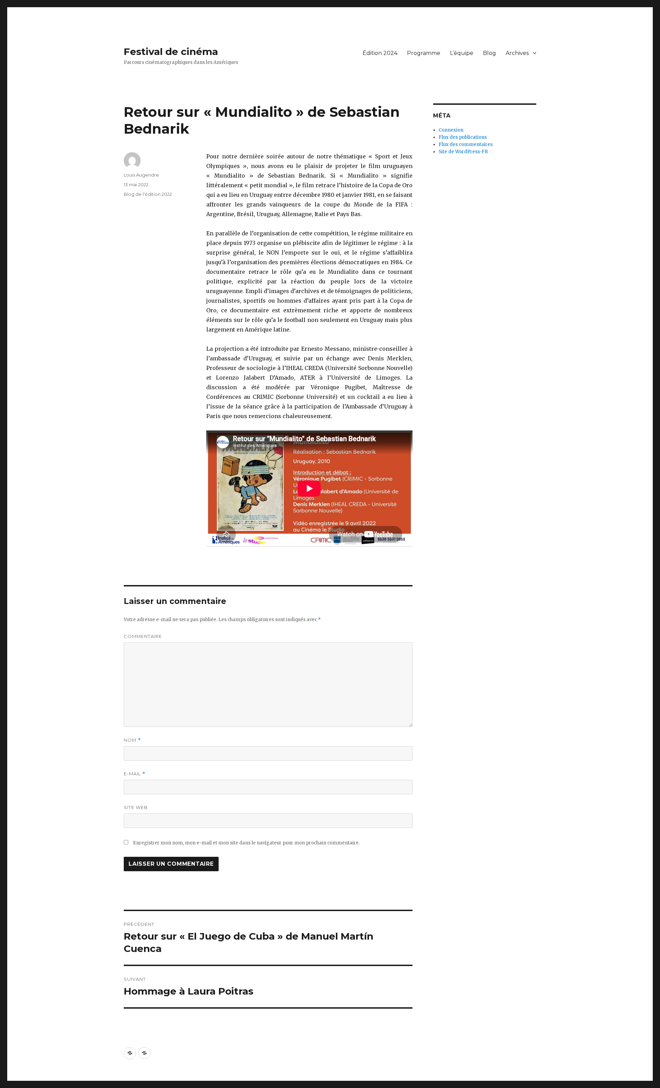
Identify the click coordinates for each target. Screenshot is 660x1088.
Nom (132, 740)
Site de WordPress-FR (463, 152)
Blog (489, 53)
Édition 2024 (380, 53)
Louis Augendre (141, 175)
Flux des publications (463, 137)
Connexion (451, 130)
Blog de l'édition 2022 (148, 194)
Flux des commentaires (466, 144)
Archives (517, 53)
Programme (423, 53)
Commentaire (143, 636)
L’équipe (461, 53)
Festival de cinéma (171, 51)
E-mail (134, 774)
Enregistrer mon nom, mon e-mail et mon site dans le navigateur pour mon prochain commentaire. (246, 843)
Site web (136, 807)
